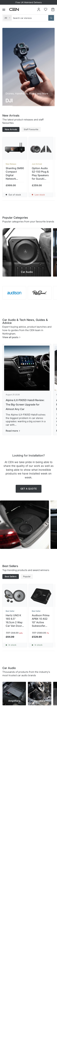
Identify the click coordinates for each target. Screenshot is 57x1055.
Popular (27, 576)
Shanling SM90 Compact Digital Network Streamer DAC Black (15, 174)
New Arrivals (11, 129)
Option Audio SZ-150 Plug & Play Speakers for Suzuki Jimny (40, 174)
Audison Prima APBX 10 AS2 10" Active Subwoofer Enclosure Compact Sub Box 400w (40, 621)
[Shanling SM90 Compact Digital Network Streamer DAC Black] (14, 149)
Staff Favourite (31, 129)
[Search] (51, 18)
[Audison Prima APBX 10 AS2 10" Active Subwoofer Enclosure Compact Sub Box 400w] (41, 596)
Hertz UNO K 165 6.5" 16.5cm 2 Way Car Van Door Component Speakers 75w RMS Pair (14, 621)
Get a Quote (28, 488)
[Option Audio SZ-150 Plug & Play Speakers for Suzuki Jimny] (41, 149)
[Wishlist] (45, 9)
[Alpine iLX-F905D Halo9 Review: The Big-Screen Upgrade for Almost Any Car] (27, 368)
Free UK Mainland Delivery (29, 2)
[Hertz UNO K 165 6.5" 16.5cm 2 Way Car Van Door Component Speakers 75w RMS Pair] (14, 596)
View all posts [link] (10, 337)
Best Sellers (10, 576)
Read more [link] (12, 431)
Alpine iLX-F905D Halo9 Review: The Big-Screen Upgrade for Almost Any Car (25, 405)
